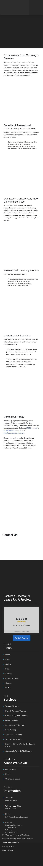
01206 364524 (9, 430)
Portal (7, 688)
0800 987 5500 (11, 801)
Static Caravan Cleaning (21, 519)
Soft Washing (33, 516)
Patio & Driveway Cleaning (21, 506)
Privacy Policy (8, 846)
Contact (8, 683)
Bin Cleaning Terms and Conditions (16, 835)
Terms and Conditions (10, 843)
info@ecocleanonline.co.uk (14, 433)
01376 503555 (10, 809)
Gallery (8, 664)
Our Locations (10, 769)
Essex (7, 774)
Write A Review (21, 638)
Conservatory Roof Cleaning (21, 512)
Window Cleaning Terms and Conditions (17, 839)
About (7, 659)
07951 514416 (31, 428)
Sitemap (8, 674)
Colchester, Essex (12, 779)
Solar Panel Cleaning (13, 516)
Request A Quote (12, 678)
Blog (13, 39)
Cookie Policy (7, 850)
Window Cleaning (21, 522)
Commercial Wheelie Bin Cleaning (18, 751)
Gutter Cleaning (21, 509)
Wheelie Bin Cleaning (13, 739)
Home (7, 39)
